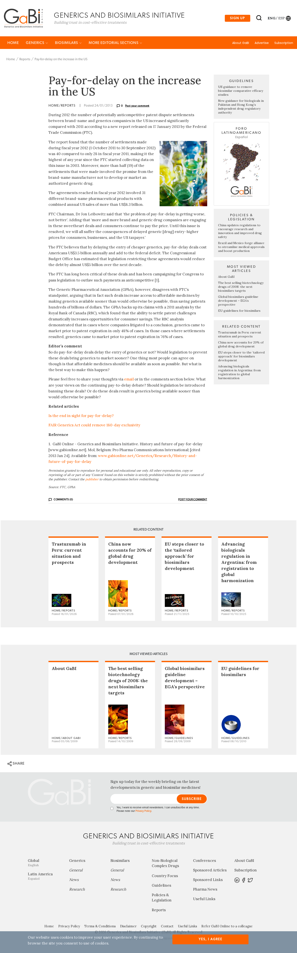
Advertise (262, 43)
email (129, 379)
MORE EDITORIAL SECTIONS (114, 43)
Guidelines (161, 885)
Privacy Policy (143, 811)
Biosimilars (67, 43)
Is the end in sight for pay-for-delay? (81, 415)
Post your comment (137, 105)
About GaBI (240, 43)
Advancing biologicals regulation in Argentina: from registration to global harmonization (239, 372)
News (74, 879)
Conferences (204, 860)
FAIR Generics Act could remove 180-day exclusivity (94, 425)
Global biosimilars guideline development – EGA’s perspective (238, 301)
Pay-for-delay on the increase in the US (61, 59)
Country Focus (165, 875)
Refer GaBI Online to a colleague (227, 926)
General (76, 870)
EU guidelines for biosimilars (239, 311)
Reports (24, 59)
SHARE (18, 763)
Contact (167, 926)
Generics (35, 43)
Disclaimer (128, 926)
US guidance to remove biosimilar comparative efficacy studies (240, 91)
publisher (91, 479)
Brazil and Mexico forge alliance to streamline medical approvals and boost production (241, 247)
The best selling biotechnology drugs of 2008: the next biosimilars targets (241, 287)
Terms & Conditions (100, 926)
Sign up (237, 18)
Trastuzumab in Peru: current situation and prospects (239, 334)
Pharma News (205, 889)
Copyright (149, 926)
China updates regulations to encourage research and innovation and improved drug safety (240, 231)
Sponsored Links (208, 879)
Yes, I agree (210, 939)
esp (281, 18)
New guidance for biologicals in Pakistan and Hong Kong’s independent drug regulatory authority (241, 106)
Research (77, 889)
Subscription (283, 43)
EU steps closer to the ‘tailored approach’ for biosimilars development (241, 356)
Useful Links (204, 898)
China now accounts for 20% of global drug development (241, 344)
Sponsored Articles (210, 870)
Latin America (40, 876)
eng (271, 18)
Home (13, 43)
